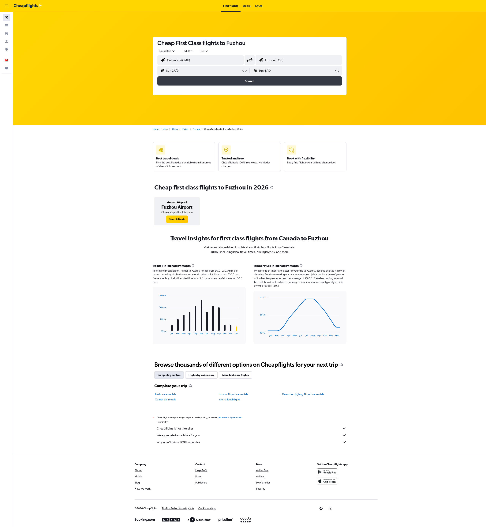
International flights (229, 399)
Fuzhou (196, 129)
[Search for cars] (6, 33)
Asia (165, 129)
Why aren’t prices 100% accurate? (178, 442)
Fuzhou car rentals (165, 394)
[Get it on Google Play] (327, 471)
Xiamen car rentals (165, 399)
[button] (6, 6)
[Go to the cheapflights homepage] (28, 6)
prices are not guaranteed (230, 417)
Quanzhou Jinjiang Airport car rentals (303, 394)
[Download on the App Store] (327, 481)
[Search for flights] (6, 17)
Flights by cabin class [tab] (201, 374)
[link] (177, 219)
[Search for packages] (6, 41)
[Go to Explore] (6, 49)
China (175, 129)
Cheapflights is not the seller (175, 428)
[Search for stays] (6, 25)
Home (156, 129)
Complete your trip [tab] (169, 374)
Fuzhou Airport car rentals (233, 394)
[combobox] (167, 51)
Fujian (185, 129)
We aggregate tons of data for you (178, 435)
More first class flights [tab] (235, 374)
